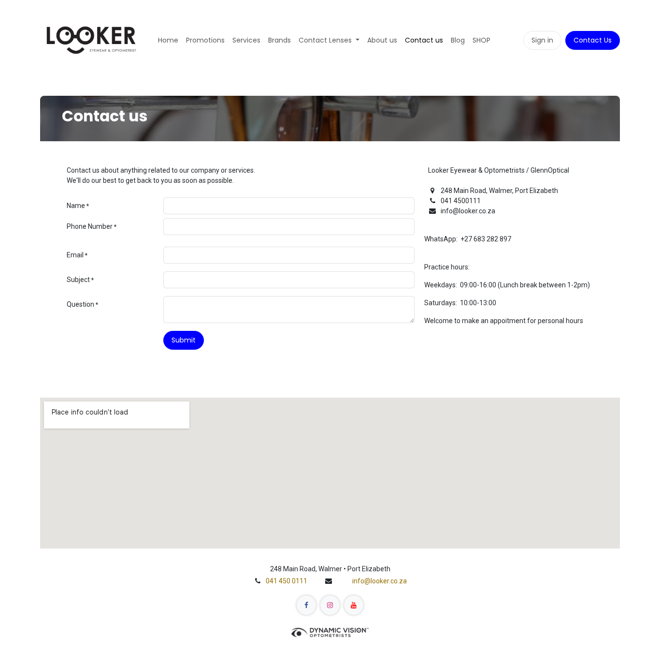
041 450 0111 (286, 581)
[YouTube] (353, 605)
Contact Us (593, 40)
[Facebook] (306, 605)
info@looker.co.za (379, 581)
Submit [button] (184, 340)
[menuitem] (168, 40)
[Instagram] (330, 605)
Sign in (542, 40)
